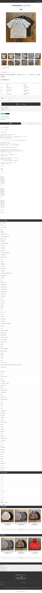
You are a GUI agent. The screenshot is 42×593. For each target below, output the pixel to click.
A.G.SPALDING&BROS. (7, 67)
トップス (12, 72)
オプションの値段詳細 (4, 107)
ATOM (38, 587)
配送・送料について (13, 587)
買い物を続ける (3, 119)
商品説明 (10, 123)
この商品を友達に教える (5, 116)
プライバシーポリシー (31, 587)
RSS (36, 587)
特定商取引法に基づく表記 (5, 109)
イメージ (31, 123)
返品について (3, 108)
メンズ (4, 68)
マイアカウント (3, 582)
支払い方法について (8, 587)
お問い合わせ (2, 584)
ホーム (2, 67)
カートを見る (23, 582)
